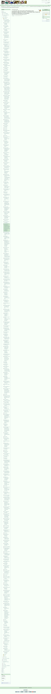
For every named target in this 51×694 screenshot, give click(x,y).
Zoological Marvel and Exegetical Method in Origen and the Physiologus (7, 549)
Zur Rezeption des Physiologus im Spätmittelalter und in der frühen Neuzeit (6, 341)
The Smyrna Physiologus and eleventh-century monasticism (6, 142)
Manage (11, 4)
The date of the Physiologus (6, 452)
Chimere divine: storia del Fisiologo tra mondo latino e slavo (7, 280)
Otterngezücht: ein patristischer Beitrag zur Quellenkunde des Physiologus (7, 329)
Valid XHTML (25, 691)
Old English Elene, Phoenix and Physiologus (6, 535)
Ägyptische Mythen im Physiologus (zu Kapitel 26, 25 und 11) (7, 531)
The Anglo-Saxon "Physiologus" (6, 68)
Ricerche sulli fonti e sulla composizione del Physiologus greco (7, 166)
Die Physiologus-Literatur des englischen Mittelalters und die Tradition (7, 186)
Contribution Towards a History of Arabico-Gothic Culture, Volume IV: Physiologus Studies (7, 509)
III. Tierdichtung (5, 659)
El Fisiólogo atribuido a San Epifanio (7, 131)
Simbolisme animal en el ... (6, 441)
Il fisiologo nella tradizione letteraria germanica (6, 183)
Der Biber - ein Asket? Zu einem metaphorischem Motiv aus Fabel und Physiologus (7, 319)
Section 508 (17, 691)
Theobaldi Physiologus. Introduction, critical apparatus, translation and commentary (7, 93)
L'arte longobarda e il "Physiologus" (6, 222)
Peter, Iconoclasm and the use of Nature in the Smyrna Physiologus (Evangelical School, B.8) (7, 631)
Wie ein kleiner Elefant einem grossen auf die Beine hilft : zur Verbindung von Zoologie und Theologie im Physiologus (7, 597)
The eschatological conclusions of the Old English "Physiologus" (7, 20)
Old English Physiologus (5, 362)
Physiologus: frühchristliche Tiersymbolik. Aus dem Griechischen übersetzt (7, 378)
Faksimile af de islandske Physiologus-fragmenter (7, 493)
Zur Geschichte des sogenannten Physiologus (6, 652)
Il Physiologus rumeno (7, 551)
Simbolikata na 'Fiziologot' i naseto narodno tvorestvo (6, 538)
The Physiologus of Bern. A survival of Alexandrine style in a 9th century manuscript (7, 117)
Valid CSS (30, 691)
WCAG (21, 691)
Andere (5, 655)
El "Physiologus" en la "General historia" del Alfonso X (7, 195)
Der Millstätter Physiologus (6, 564)
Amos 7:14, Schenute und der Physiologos (6, 627)
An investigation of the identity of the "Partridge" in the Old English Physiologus (7, 45)
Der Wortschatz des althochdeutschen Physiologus (6, 33)
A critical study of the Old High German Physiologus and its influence (6, 567)
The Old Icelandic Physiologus (6, 57)
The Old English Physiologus (6, 70)
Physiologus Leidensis (7, 576)
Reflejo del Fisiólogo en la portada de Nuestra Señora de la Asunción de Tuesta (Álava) (7, 498)
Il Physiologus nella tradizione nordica (6, 559)
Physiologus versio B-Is (7, 384)
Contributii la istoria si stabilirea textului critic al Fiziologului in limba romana (7, 604)
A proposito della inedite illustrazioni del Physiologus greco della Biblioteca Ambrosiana (6, 150)
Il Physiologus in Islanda (6, 40)
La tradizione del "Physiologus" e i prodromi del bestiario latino (6, 297)
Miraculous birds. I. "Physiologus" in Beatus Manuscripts (6, 263)
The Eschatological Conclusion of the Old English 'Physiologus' (6, 472)
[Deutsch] (39, 10)
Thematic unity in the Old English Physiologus (6, 23)
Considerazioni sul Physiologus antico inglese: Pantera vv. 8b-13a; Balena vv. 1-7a (6, 37)
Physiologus (27, 6)
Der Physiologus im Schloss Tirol (6, 220)
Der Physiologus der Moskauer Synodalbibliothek (6, 153)
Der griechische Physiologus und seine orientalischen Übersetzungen (7, 157)
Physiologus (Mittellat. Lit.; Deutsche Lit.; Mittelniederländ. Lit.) (7, 572)
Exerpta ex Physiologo (7, 594)
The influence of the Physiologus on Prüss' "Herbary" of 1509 (7, 338)
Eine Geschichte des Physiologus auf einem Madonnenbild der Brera (7, 259)
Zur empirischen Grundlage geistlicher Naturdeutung (6, 465)
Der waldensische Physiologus (6, 367)
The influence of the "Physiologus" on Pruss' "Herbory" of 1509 (6, 198)
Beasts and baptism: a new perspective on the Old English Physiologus (7, 73)
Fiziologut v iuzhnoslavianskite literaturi (6, 608)
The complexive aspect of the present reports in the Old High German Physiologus (7, 79)
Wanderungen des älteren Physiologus (6, 63)
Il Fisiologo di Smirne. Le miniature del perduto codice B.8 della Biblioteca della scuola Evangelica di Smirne (6, 203)
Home (2, 4)
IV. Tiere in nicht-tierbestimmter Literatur (6, 661)
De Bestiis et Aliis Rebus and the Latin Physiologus (6, 439)
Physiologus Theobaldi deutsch (7, 110)
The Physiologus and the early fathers (6, 326)
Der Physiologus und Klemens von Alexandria (6, 163)
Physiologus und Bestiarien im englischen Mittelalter (6, 557)
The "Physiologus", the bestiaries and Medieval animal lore (7, 411)
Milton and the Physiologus (6, 192)
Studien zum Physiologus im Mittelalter (6, 425)
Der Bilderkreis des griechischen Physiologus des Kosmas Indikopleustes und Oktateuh (6, 249)
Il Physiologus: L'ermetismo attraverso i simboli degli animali (7, 554)
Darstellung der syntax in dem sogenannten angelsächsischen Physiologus (7, 591)
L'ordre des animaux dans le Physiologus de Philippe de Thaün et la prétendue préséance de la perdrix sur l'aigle (7, 88)
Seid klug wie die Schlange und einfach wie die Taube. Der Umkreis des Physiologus (6, 445)
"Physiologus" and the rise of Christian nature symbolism (7, 405)
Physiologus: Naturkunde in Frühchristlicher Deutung (6, 622)
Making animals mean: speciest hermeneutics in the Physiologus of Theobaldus (7, 107)
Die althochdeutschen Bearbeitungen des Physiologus (7, 55)
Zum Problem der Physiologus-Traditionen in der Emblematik (6, 314)
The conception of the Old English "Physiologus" (7, 29)
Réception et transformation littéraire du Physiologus (7, 287)
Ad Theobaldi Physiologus (5, 646)
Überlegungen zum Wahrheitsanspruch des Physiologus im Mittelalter (6, 421)
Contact (49, 0)
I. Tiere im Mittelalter (5, 13)
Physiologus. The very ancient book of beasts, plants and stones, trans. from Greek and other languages (7, 358)
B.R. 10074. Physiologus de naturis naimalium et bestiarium (7, 113)
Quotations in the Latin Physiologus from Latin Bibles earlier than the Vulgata (7, 397)
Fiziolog (5, 619)
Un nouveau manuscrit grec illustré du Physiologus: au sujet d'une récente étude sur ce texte (7, 489)
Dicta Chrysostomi (6, 525)
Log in (48, 5)
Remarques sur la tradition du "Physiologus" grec (6, 408)
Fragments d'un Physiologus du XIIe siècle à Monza (6, 301)
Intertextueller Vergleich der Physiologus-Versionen (7, 649)
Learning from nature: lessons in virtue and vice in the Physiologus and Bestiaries (7, 310)
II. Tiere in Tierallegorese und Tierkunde (15, 6)
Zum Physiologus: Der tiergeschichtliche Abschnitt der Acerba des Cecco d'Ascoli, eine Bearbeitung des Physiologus (7, 429)
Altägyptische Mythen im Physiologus (6, 344)
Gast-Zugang (46, 19)
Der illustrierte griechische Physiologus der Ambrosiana (6, 293)
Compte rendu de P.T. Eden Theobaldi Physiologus (7, 103)
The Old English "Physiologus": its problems (6, 26)
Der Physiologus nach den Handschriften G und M (7, 133)
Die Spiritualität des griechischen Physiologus (6, 160)
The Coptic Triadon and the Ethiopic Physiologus (6, 528)
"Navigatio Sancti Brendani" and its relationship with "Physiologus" (6, 347)
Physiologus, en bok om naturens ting (6, 601)
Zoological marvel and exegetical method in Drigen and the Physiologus (7, 323)
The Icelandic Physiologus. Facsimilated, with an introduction (6, 266)
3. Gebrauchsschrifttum (6, 658)
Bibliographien (6, 4)
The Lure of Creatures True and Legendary (7, 495)
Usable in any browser (34, 691)
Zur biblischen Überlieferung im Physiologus (6, 335)
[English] (40, 10)
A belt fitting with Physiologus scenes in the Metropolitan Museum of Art (7, 217)
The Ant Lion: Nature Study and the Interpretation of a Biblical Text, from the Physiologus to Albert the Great (6, 503)
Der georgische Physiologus (6, 124)
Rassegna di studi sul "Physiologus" (6, 448)
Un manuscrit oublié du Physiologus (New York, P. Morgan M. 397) (7, 306)
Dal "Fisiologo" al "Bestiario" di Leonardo (7, 400)
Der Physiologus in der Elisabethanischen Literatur (7, 190)
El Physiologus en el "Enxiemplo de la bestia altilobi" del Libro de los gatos (7, 283)
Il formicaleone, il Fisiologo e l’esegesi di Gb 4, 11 (7, 475)
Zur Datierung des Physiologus (6, 332)
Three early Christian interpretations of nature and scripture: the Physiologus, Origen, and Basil (6, 515)
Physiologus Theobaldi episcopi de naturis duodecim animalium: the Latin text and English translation (7, 97)
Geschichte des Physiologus (6, 364)
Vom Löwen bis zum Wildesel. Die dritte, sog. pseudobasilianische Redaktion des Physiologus (6, 171)
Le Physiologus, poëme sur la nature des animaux (6, 585)
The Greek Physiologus (5, 625)
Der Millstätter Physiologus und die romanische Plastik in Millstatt (6, 237)
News (17, 4)
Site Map (43, 0)
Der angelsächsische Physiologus (6, 561)
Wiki (14, 4)
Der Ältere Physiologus (7, 546)
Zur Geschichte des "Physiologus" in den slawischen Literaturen (7, 270)
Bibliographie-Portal (14, 2)
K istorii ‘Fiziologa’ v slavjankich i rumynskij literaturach (7, 636)
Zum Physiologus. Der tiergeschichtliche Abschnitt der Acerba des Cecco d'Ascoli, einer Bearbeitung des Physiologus (7, 390)
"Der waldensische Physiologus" (6, 512)
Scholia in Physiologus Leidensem (7, 578)
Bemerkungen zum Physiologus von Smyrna (6, 145)
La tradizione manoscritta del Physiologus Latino (6, 290)
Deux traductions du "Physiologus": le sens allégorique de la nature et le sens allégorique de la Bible (7, 84)
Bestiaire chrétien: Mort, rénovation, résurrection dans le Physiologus (6, 468)
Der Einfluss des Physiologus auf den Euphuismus (6, 581)
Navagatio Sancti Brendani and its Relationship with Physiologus (6, 523)
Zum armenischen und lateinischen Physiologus (7, 588)
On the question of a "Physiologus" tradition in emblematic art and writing (7, 233)
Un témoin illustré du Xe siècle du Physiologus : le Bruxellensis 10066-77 (7, 639)
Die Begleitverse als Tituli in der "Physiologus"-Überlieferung (6, 351)
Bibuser (13, 15)
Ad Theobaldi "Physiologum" (6, 101)
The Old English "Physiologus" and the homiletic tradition (7, 52)
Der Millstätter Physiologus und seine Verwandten (7, 65)
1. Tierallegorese (23, 6)
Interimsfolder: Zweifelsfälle (6, 665)
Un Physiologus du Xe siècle (7, 303)
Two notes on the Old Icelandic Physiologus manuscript (7, 60)
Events (21, 4)
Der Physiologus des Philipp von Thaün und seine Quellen (7, 382)
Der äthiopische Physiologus (6, 126)
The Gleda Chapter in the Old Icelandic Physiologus (6, 541)
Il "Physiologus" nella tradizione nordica (6, 42)
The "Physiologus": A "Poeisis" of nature (6, 402)
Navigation (3, 9)
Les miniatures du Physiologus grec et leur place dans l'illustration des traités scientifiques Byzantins (7, 255)
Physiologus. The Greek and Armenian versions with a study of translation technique (7, 369)
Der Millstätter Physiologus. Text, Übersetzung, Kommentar (6, 373)
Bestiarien (5, 654)
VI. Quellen (4, 664)
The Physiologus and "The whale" (6, 387)
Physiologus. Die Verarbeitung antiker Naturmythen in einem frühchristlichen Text (7, 121)
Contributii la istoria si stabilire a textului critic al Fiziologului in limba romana (7, 273)
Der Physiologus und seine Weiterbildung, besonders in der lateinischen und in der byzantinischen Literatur (7, 416)
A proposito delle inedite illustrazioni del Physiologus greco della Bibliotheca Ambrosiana (6, 209)
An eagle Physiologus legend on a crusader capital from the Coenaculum (6, 213)
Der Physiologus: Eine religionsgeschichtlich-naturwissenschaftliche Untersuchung (7, 461)
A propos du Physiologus (5, 458)
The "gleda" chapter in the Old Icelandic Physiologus (7, 49)
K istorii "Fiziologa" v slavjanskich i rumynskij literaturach (6, 277)
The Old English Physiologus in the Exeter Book (6, 544)
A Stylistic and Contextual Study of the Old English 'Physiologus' (6, 478)
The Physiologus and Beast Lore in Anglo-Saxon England (6, 519)
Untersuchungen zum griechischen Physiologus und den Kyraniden (7, 138)
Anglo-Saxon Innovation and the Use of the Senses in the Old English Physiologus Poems (7, 483)
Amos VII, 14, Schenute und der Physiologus (6, 644)
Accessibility (45, 0)
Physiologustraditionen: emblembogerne (7, 354)
